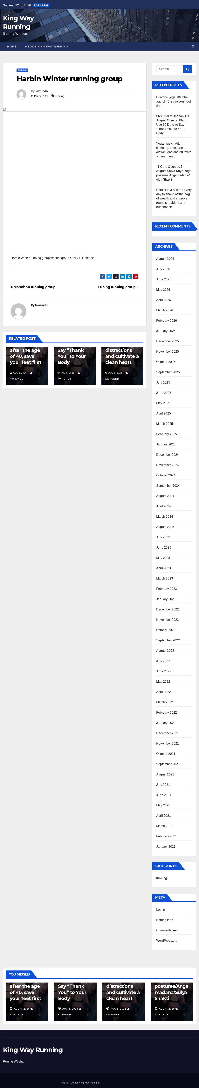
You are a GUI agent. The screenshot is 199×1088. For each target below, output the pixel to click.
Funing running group (117, 287)
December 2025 (167, 341)
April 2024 (163, 506)
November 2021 (167, 743)
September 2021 (168, 764)
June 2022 (163, 671)
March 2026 (164, 310)
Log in (160, 909)
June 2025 (163, 392)
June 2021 (163, 795)
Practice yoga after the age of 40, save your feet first (173, 101)
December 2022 (167, 609)
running (22, 70)
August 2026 (165, 258)
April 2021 (163, 815)
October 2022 (165, 630)
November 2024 (167, 465)
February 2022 (166, 712)
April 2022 (163, 692)
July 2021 (163, 784)
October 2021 (165, 753)
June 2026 (163, 279)
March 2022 (164, 702)
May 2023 (163, 557)
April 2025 (163, 413)
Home (12, 46)
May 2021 (163, 805)
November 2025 (167, 351)
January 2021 (165, 846)
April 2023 (163, 568)
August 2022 (165, 650)
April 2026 (163, 300)
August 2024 (165, 496)
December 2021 (167, 733)
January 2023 (165, 599)
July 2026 (163, 269)
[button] (193, 46)
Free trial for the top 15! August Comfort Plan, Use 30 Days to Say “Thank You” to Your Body (172, 124)
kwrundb (42, 91)
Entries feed (164, 920)
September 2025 (168, 372)
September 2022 (168, 640)
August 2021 (165, 774)
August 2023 (165, 527)
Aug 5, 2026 (22, 1008)
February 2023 (166, 588)
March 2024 (164, 516)
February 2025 (166, 434)
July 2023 (163, 537)
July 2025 (163, 382)
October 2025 (165, 362)
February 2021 (166, 836)
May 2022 (163, 681)
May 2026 (163, 289)
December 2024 (167, 454)
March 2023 (164, 578)
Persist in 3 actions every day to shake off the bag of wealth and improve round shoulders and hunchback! (174, 198)
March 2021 (164, 826)
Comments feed (167, 930)
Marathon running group (34, 287)
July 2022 (163, 661)
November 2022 (167, 619)
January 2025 (165, 444)
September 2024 (168, 485)
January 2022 (165, 722)
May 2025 (163, 403)
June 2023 (163, 547)
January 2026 (165, 331)
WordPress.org (166, 940)
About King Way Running (46, 46)
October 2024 (165, 475)
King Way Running (33, 1050)
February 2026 (166, 320)
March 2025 (164, 423)
